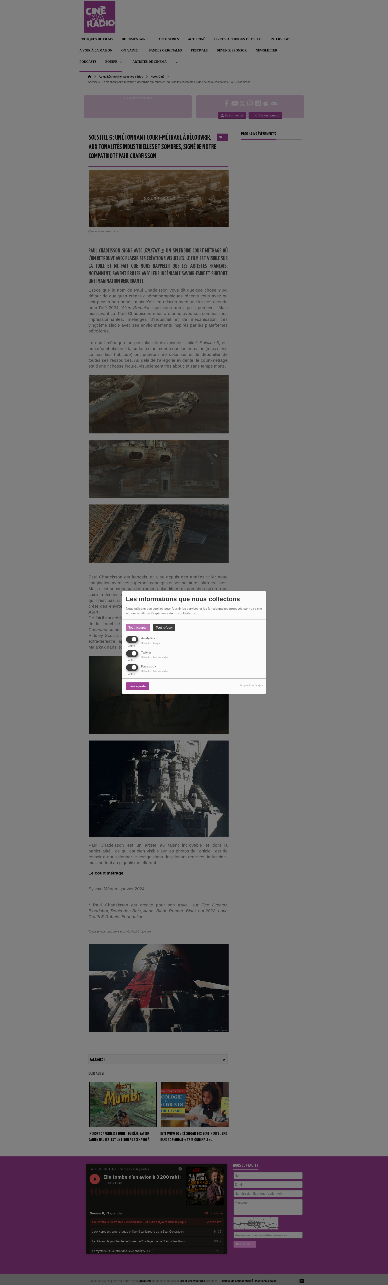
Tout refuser (164, 627)
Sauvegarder (137, 686)
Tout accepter (138, 627)
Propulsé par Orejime (251, 685)
